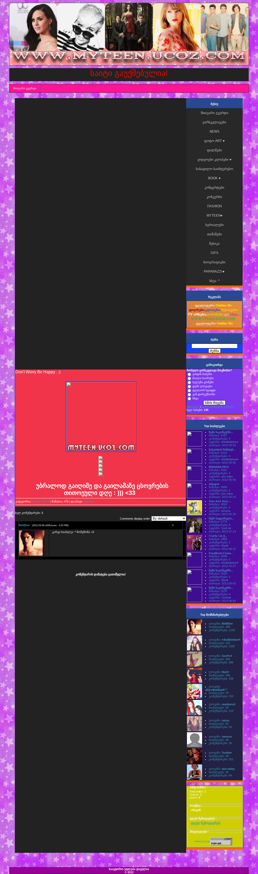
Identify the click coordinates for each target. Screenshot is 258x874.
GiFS (214, 253)
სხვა (195, 398)
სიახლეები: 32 (219, 772)
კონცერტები (214, 187)
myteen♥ (214, 215)
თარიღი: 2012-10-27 (222, 566)
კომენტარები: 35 (220, 743)
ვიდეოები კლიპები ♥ (215, 159)
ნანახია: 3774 (218, 521)
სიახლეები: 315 (219, 642)
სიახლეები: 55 (219, 723)
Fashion (214, 206)
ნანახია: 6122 (218, 452)
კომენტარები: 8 (219, 524)
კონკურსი (214, 197)
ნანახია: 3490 (218, 539)
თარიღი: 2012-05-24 (222, 496)
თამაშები (214, 234)
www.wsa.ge (202, 841)
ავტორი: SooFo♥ (220, 528)
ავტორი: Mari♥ (218, 545)
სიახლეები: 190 (219, 675)
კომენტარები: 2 (219, 490)
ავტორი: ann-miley (221, 476)
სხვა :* (214, 281)
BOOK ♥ (214, 178)
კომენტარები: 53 (220, 726)
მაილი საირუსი (203, 378)
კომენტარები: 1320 (222, 646)
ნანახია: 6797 (218, 435)
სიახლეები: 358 (219, 626)
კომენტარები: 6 (219, 576)
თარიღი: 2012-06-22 (222, 548)
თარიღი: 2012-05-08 (222, 479)
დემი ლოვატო (202, 386)
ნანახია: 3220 (218, 573)
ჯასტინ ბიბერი (202, 374)
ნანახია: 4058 (218, 487)
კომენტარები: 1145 (222, 630)
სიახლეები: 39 (219, 755)
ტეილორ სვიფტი (204, 390)
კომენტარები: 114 (221, 710)
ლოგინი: (221, 623)
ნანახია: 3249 (218, 556)
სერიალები (214, 225)
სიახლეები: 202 (219, 659)
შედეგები (192, 406)
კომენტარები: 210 (221, 696)
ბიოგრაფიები (214, 262)
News (214, 131)
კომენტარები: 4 (219, 456)
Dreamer (89, 501)
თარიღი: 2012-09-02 (222, 445)
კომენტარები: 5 (219, 438)
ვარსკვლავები (214, 122)
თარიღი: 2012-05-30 (222, 514)
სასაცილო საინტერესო (214, 169)
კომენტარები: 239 (221, 678)
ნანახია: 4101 (218, 469)
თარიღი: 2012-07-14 (222, 531)
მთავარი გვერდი (25, 88)
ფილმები (214, 150)
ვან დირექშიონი (203, 394)
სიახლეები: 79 (219, 692)
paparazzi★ (214, 271)
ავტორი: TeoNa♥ (220, 597)
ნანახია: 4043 (218, 504)
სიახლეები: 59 (219, 707)
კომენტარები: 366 (221, 662)
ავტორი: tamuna (219, 510)
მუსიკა (214, 243)
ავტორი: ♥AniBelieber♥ (223, 441)
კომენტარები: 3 (219, 507)
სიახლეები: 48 (219, 739)
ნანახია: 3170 (218, 591)
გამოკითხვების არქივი (217, 406)
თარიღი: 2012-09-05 (222, 462)
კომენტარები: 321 (221, 759)
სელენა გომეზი (203, 382)
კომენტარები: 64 (220, 775)
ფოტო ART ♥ (41, 501)
